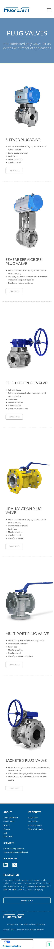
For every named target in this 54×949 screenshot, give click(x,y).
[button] (49, 9)
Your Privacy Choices (20, 942)
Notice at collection (12, 946)
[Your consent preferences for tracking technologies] (49, 944)
